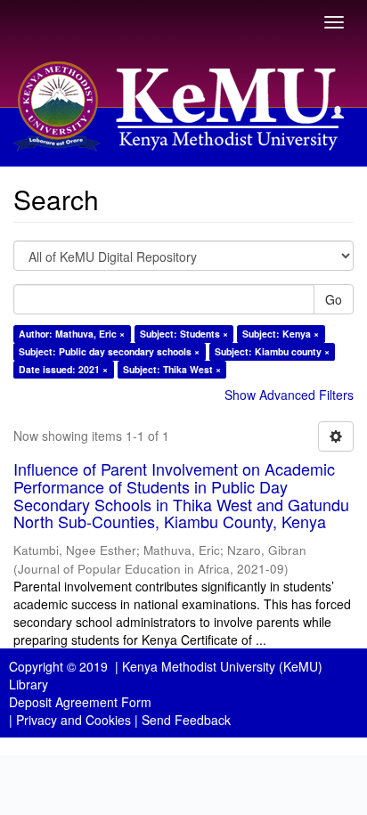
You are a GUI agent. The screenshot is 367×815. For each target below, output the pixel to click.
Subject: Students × (184, 333)
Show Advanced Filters (289, 394)
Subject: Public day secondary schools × (109, 351)
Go (333, 299)
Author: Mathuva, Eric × (72, 333)
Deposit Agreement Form (80, 702)
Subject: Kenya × (280, 333)
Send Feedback (186, 720)
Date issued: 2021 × (63, 369)
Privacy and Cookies (73, 720)
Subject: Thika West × (172, 369)
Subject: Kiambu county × (272, 351)
